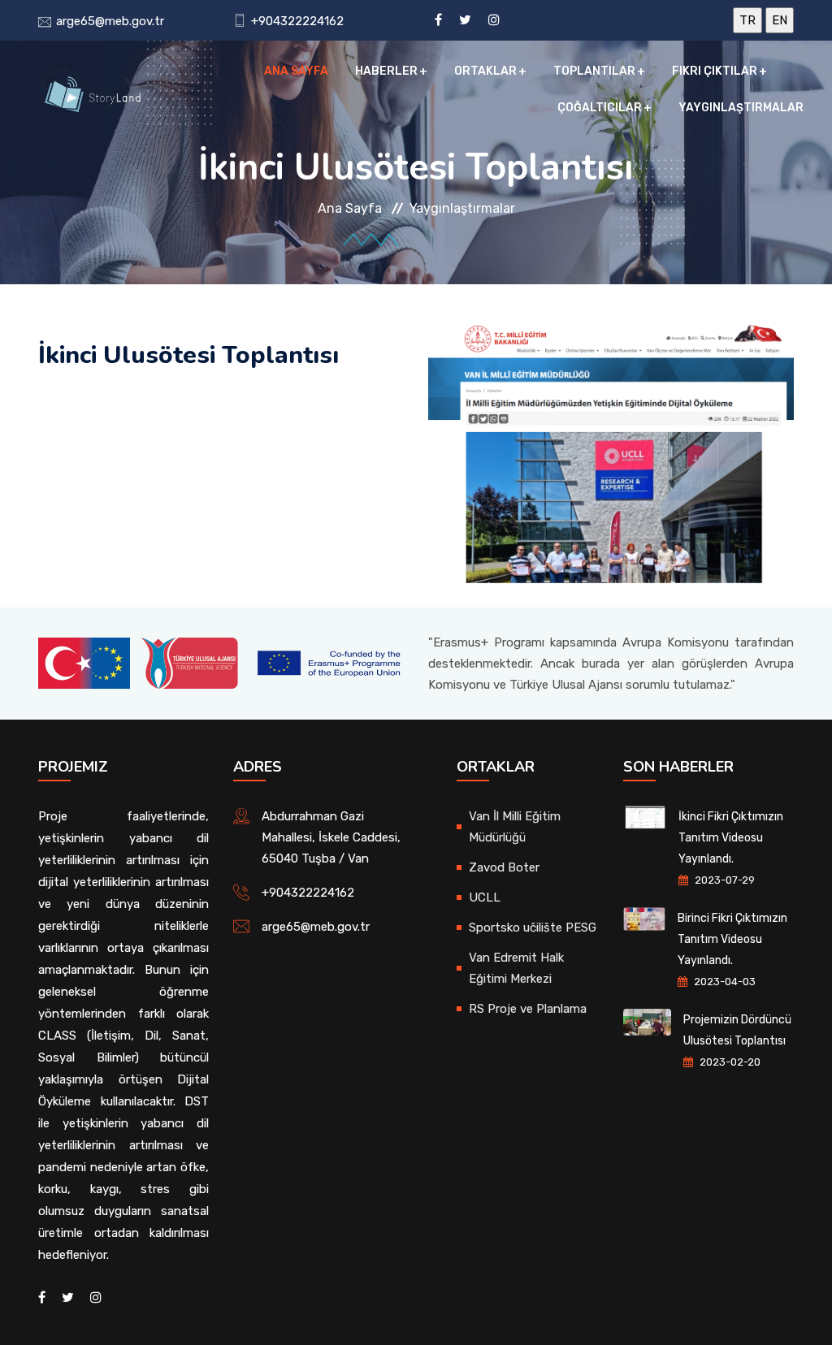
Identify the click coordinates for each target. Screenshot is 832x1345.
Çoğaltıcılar (599, 108)
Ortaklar (485, 71)
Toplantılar (594, 71)
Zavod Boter (504, 867)
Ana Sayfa (296, 71)
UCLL (484, 897)
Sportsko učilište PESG (532, 927)
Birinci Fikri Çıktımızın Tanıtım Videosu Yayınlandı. (732, 939)
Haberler (386, 71)
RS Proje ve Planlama (528, 1008)
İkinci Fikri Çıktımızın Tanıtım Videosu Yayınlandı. (730, 838)
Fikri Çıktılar (714, 71)
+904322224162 (297, 21)
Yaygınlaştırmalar (741, 108)
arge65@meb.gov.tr (110, 21)
